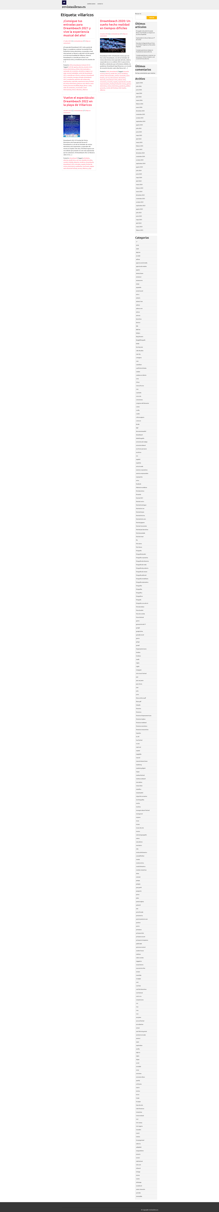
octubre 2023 (139, 202)
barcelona (138, 319)
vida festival (139, 1161)
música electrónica (113, 86)
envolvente (70, 79)
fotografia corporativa (142, 557)
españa (115, 82)
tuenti (138, 1133)
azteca (138, 312)
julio (137, 691)
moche (138, 803)
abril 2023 (138, 223)
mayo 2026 (139, 93)
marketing (139, 764)
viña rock (138, 1164)
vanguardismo (140, 1150)
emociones (103, 82)
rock (137, 982)
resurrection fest (140, 968)
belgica (138, 333)
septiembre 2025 (140, 121)
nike (137, 849)
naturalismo (139, 842)
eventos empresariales (142, 473)
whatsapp (138, 1182)
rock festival (139, 992)
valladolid (138, 1147)
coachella (138, 392)
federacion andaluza (141, 487)
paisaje (138, 880)
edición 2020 (122, 79)
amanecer (138, 277)
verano (80, 168)
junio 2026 (139, 89)
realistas (138, 954)
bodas (137, 343)
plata (137, 898)
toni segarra (139, 1126)
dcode (137, 424)
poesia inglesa (140, 901)
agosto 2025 (139, 125)
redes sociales (140, 957)
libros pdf (138, 701)
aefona (138, 259)
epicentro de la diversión (82, 79)
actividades (86, 158)
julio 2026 (138, 86)
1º (136, 241)
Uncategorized (140, 1140)
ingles (137, 663)
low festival (139, 740)
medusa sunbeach (141, 778)
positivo (138, 922)
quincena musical (140, 947)
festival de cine (140, 508)
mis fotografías (140, 799)
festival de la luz (140, 515)
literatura (138, 712)
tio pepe (138, 1101)
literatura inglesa (140, 719)
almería (80, 67)
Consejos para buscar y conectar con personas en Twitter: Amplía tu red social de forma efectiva (145, 56)
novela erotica (140, 863)
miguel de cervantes (141, 796)
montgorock (139, 814)
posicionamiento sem (142, 919)
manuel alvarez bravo (141, 761)
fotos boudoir (139, 610)
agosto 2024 (139, 167)
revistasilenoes (78, 41)
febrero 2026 (139, 104)
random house (140, 950)
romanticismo (140, 999)
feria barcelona (140, 491)
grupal (138, 645)
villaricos (85, 89)
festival (112, 84)
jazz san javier (140, 680)
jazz (137, 677)
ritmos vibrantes (77, 89)
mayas (137, 771)
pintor (137, 894)
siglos (137, 1056)
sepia (137, 1042)
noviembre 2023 (140, 198)
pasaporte (138, 891)
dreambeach (77, 65)
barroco (138, 322)
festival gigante (140, 522)
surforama (138, 1084)
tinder (137, 1098)
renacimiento (139, 964)
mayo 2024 (139, 177)
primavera (138, 929)
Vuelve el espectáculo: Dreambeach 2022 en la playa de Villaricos (78, 101)
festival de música (120, 84)
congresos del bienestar (142, 403)
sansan (138, 1028)
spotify (138, 1080)
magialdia (138, 754)
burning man (139, 347)
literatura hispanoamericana (143, 715)
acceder (138, 256)
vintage (138, 1171)
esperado (74, 81)
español (138, 459)
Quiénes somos (91, 4)
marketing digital (140, 768)
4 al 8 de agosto (73, 67)
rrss (137, 1003)
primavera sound (140, 936)
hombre (138, 652)
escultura (138, 452)
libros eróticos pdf (141, 698)
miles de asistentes (69, 87)
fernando (138, 494)
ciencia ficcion (140, 385)
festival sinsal (139, 536)
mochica (138, 806)
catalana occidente (141, 375)
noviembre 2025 (140, 114)
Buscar (151, 17)
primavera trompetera (142, 940)
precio (138, 926)
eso (137, 456)
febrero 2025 (139, 146)
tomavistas (139, 1112)
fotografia (138, 550)
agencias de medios (141, 266)
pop (137, 908)
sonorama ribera (140, 1077)
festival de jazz (140, 512)
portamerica (139, 915)
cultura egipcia (140, 417)
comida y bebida (68, 162)
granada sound (140, 635)
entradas (77, 164)
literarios (138, 708)
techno (138, 1091)
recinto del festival (111, 88)
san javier (138, 1017)
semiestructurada (141, 1035)
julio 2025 (138, 128)
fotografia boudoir (141, 554)
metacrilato (139, 785)
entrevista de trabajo (141, 442)
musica (138, 831)
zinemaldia (139, 1196)
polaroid (138, 905)
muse (137, 821)
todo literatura (140, 1108)
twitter (138, 1136)
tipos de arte (139, 1105)
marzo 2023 (139, 226)
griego (138, 642)
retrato (138, 971)
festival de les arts (141, 519)
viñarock (138, 1168)
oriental (138, 877)
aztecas (138, 315)
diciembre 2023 (140, 195)
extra (137, 480)
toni (137, 1119)
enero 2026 (139, 107)
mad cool (138, 747)
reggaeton (139, 961)
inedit (137, 659)
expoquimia (139, 477)
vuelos (138, 1178)
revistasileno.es (74, 7)
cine (137, 389)
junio (137, 694)
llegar (81, 85)
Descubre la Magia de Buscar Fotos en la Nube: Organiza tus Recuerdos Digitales (145, 44)
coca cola (138, 396)
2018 (137, 245)
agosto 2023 (139, 209)
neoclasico (139, 845)
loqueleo (138, 733)
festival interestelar (141, 526)
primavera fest (140, 933)
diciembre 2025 (140, 111)
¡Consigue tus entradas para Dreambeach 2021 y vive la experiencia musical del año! (77, 28)
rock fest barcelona (141, 989)
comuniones (139, 399)
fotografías (139, 589)
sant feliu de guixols (141, 1031)
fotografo (138, 599)
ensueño (109, 82)
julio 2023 (138, 212)
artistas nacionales (120, 75)
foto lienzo (139, 547)
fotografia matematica (142, 582)
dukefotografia (140, 438)
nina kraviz (86, 166)
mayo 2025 (139, 135)
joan (137, 687)
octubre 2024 (139, 160)
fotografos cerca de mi (142, 603)
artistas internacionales (107, 75)
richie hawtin (122, 88)
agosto (138, 270)
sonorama (138, 1073)
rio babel (138, 978)
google (138, 628)
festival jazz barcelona (142, 529)
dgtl (137, 427)
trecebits (138, 1129)
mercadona (139, 782)
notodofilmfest (140, 856)
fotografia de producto (142, 568)
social (137, 1063)
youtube (138, 1193)
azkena (138, 305)
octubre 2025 (139, 118)
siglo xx (138, 1052)
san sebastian (139, 1024)
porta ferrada (139, 912)
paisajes (138, 884)
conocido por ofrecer (73, 75)
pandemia (122, 86)
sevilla (138, 1049)
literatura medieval (141, 722)
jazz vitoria (139, 684)
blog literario (139, 336)
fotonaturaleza (140, 606)
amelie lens (113, 73)
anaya (137, 284)
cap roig (138, 354)
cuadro (138, 413)
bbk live (138, 329)
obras (137, 873)
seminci (138, 1038)
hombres (138, 656)
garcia (137, 620)
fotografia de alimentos (142, 561)
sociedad (138, 1066)
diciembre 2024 (140, 153)
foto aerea (139, 543)
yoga (89, 168)
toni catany (139, 1122)
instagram (138, 670)
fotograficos (139, 596)
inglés (137, 666)
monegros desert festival (143, 810)
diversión (103, 79)
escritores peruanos (141, 449)
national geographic (141, 835)
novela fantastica (140, 866)
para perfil (139, 887)
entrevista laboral (141, 445)
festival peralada (140, 533)
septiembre (139, 1045)
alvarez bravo (139, 273)
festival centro (140, 501)
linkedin (138, 705)
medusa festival (140, 775)
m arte (138, 743)
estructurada (139, 466)
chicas (137, 382)
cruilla (137, 410)
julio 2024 (138, 170)
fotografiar (139, 585)
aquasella (138, 287)
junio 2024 (139, 174)
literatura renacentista (142, 729)
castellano (139, 364)
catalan (138, 371)
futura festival (140, 617)
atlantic (138, 298)
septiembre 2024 (140, 163)
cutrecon (138, 420)
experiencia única (83, 81)
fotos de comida (140, 613)
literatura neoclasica (141, 726)
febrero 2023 (139, 230)
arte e (137, 294)
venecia (138, 1154)
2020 (71, 65)
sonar (137, 1070)
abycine (138, 252)
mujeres (138, 817)
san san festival (140, 1021)
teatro (138, 1087)
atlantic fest (139, 301)
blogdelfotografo (140, 340)
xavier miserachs (140, 1189)
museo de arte (140, 828)
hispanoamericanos (141, 649)
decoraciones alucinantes (117, 77)
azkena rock (139, 308)
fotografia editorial (141, 575)
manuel (138, 757)
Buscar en (138, 13)
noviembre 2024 (140, 156)
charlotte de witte (86, 160)
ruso (137, 1014)
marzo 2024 (139, 184)
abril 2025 (138, 139)
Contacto (100, 4)
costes (138, 406)
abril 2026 (138, 96)
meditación (78, 166)
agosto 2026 (139, 82)
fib (137, 540)
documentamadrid (141, 431)
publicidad (139, 943)
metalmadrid (139, 792)
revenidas (138, 975)
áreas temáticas (123, 73)
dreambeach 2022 (68, 164)
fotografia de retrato (141, 571)
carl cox (107, 77)
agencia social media (141, 263)
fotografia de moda (141, 564)
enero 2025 (139, 149)
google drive (139, 631)
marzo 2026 (139, 100)
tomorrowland (140, 1115)
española (138, 463)
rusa (137, 1010)
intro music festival (141, 673)
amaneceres (139, 280)
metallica (138, 789)
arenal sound (139, 291)
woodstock (139, 1185)
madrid (138, 750)
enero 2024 (139, 191)
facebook (138, 484)
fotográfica (139, 592)
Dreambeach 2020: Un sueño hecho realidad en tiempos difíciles (115, 24)
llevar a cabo (87, 85)
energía (75, 77)
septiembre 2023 (140, 205)
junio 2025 (139, 132)
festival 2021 (85, 65)
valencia (138, 1143)
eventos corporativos (141, 470)
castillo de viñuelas (141, 368)
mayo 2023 (139, 219)
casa (137, 361)
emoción (69, 77)
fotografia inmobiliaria (142, 578)
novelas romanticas (141, 870)
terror (137, 1094)
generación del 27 (141, 624)
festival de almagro (141, 505)
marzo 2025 (139, 142)
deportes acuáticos (79, 162)
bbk (137, 326)
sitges (137, 1059)
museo (138, 824)
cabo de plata (139, 350)
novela (138, 859)
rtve (137, 1007)
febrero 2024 (139, 188)
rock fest (138, 985)
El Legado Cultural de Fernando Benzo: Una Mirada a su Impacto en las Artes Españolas (145, 32)
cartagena (138, 357)
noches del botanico (141, 852)
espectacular (67, 81)
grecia (137, 638)
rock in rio (138, 996)
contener (83, 75)
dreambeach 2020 (111, 79)
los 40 (137, 736)
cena (137, 378)
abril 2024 (138, 181)
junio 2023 (139, 216)
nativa (137, 838)
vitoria (138, 1175)
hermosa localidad (73, 85)
